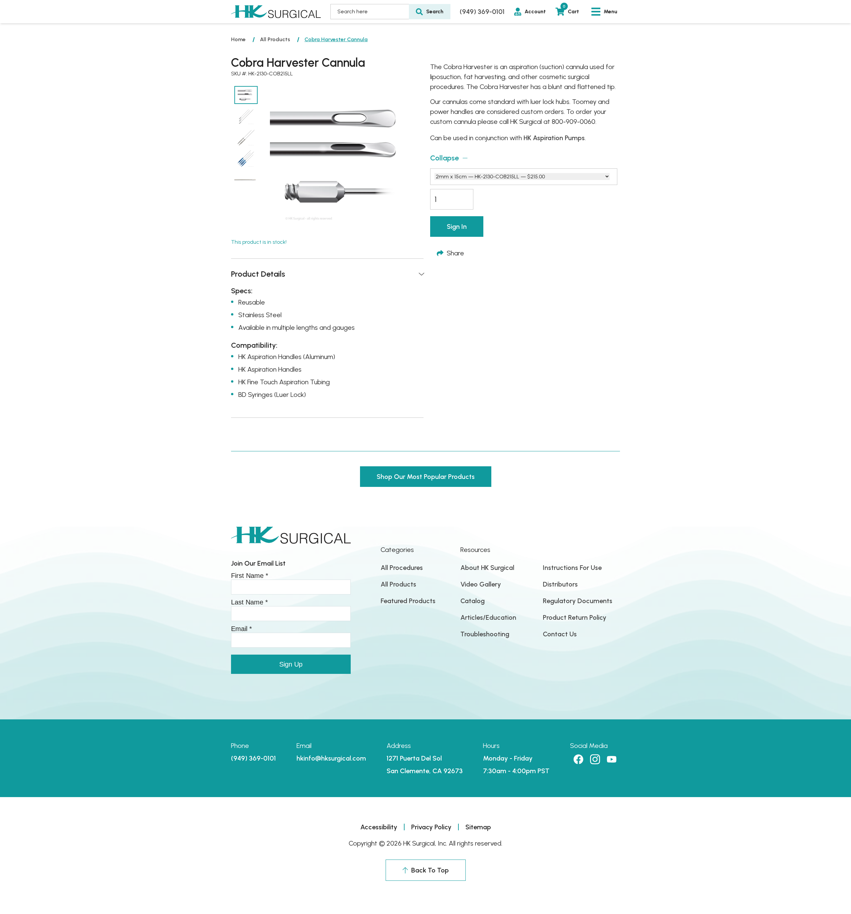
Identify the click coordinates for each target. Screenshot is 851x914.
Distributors (560, 584)
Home (238, 39)
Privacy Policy (431, 827)
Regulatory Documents (577, 601)
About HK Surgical (487, 568)
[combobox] (369, 11)
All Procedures (402, 568)
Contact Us (560, 634)
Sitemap (478, 827)
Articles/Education (488, 617)
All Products (275, 39)
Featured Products (408, 601)
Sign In (457, 226)
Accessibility (378, 827)
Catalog (472, 601)
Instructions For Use (572, 568)
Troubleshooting (484, 634)
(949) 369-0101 (482, 12)
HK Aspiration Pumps (554, 138)
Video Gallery (480, 584)
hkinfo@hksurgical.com (331, 758)
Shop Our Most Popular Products (426, 477)
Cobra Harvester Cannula (336, 39)
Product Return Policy (574, 617)
